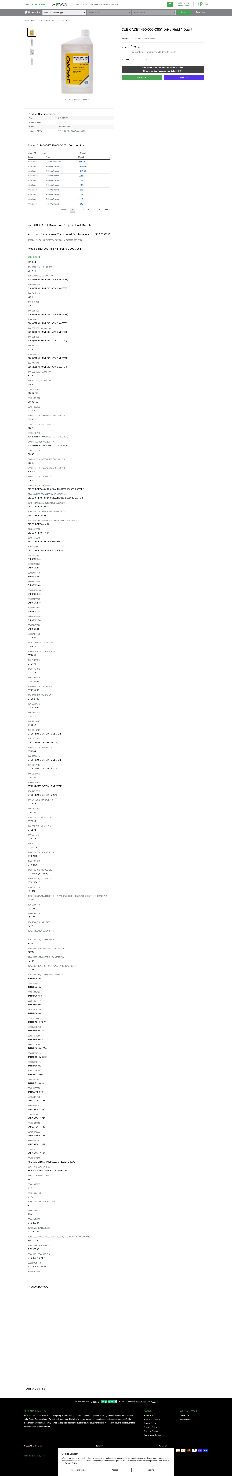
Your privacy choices (152, 1435)
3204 (81, 180)
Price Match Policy (152, 1419)
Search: (83, 153)
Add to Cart (142, 77)
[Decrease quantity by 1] (133, 59)
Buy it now (184, 77)
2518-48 (82, 171)
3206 (81, 190)
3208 (81, 194)
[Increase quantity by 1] (146, 59)
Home (26, 20)
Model (81, 157)
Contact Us (184, 1415)
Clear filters (199, 12)
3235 (81, 204)
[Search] (170, 4)
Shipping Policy (150, 1427)
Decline (151, 1470)
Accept (115, 1470)
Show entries (37, 153)
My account (183, 5)
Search (184, 12)
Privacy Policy (71, 1463)
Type (48, 157)
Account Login (186, 1419)
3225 (81, 199)
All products (35, 20)
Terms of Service (151, 1431)
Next (106, 210)
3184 (81, 176)
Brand (30, 157)
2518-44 (82, 166)
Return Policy (149, 1415)
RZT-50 (82, 162)
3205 (81, 185)
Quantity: (125, 59)
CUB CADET (126, 38)
